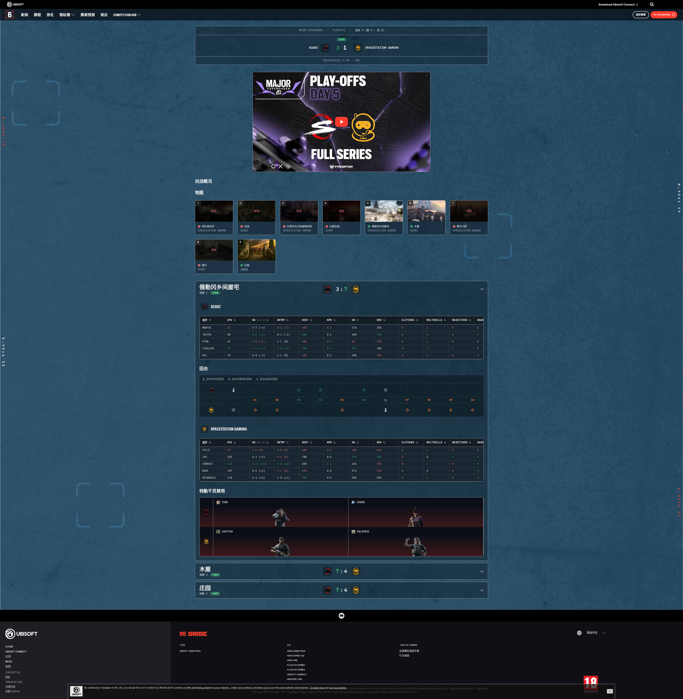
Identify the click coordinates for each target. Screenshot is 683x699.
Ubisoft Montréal (190, 651)
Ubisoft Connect (16, 651)
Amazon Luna (294, 679)
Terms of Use (13, 682)
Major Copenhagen (311, 30)
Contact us (12, 672)
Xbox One (292, 660)
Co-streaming (661, 14)
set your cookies (337, 688)
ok (610, 691)
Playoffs (339, 30)
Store (9, 646)
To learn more (317, 687)
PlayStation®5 (296, 665)
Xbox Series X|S (296, 655)
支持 (8, 666)
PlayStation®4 (296, 669)
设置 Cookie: (12, 691)
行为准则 (404, 655)
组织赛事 (641, 14)
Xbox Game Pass (296, 651)
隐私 (7, 677)
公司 (8, 656)
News (8, 661)
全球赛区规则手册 (409, 651)
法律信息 (10, 686)
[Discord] (341, 615)
